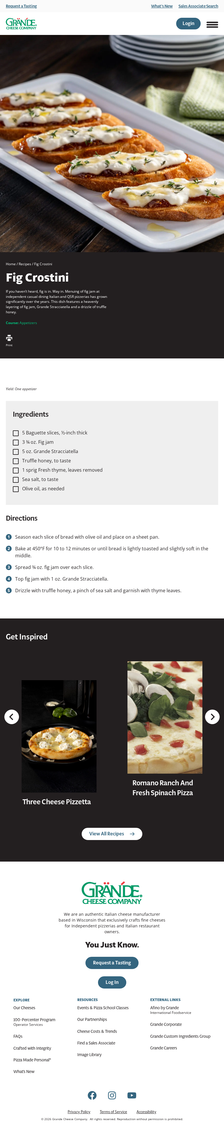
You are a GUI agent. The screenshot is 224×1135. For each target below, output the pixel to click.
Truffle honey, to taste (46, 460)
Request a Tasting (21, 6)
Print (9, 345)
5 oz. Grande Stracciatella (50, 451)
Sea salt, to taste (40, 479)
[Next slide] (212, 717)
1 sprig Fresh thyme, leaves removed (62, 470)
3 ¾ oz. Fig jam (38, 442)
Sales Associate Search (198, 6)
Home (11, 263)
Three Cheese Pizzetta (56, 802)
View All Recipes (106, 833)
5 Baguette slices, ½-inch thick (54, 432)
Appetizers (28, 322)
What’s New (162, 6)
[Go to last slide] (11, 717)
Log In (112, 982)
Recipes (25, 263)
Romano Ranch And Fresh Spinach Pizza (162, 788)
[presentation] (59, 736)
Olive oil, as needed (43, 488)
